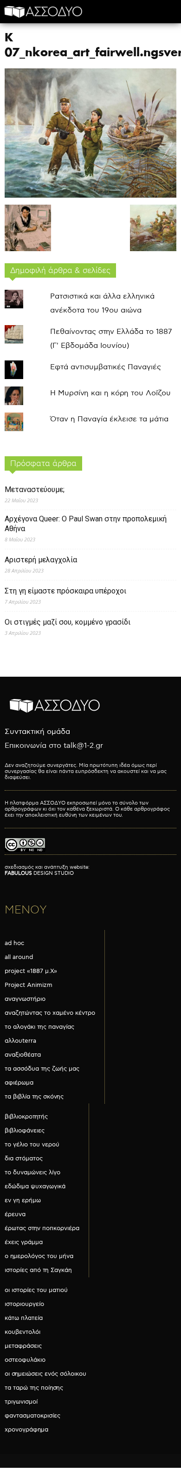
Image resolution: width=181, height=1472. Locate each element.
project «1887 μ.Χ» (31, 971)
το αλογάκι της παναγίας (39, 1027)
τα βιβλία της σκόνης (34, 1096)
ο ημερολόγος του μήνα (39, 1256)
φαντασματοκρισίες (32, 1415)
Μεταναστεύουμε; (35, 489)
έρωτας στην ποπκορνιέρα (42, 1228)
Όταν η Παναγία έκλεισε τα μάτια (109, 419)
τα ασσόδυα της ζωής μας (42, 1068)
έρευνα (15, 1214)
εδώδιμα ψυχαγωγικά (35, 1186)
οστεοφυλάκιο (25, 1360)
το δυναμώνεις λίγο (32, 1172)
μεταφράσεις (23, 1346)
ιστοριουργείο (24, 1304)
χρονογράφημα (26, 1429)
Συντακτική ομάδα (37, 731)
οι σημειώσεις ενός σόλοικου (45, 1374)
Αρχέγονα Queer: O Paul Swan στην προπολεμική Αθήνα (86, 523)
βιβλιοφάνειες (25, 1130)
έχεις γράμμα (24, 1242)
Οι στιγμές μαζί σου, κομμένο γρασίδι (67, 622)
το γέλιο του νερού (32, 1144)
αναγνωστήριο (25, 999)
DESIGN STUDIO (39, 873)
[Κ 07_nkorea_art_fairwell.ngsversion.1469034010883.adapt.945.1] (90, 195)
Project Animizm (28, 985)
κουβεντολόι (22, 1332)
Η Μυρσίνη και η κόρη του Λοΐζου (110, 393)
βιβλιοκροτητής (26, 1116)
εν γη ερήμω (23, 1200)
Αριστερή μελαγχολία (41, 559)
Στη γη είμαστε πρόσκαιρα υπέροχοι (65, 590)
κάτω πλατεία (24, 1318)
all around (19, 957)
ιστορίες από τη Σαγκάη (38, 1270)
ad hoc (14, 943)
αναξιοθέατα (23, 1055)
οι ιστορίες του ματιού (36, 1290)
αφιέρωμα (19, 1082)
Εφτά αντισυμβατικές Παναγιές (105, 367)
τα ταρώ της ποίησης (34, 1388)
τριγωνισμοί (21, 1401)
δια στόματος (24, 1158)
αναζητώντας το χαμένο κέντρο (50, 1013)
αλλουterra (20, 1041)
